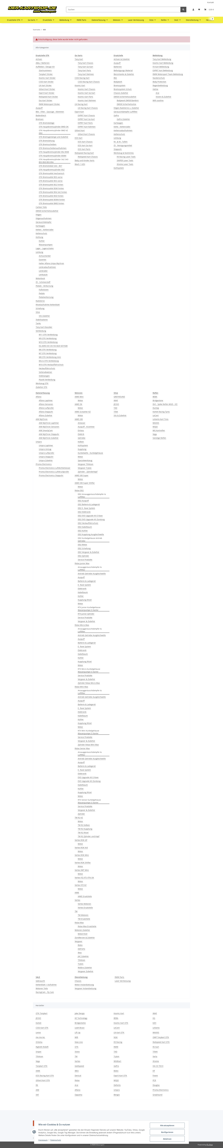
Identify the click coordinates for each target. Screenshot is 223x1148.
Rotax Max (79, 922)
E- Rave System (84, 585)
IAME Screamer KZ (83, 411)
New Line (79, 1042)
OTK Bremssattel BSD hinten (51, 196)
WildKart (117, 1061)
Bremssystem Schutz (123, 89)
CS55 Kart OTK (42, 1027)
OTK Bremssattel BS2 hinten (51, 184)
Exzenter (42, 259)
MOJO (155, 426)
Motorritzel (82, 934)
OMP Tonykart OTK (161, 1037)
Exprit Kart (79, 111)
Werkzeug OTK (42, 383)
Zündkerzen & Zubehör (85, 937)
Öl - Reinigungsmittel (123, 145)
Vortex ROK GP (81, 840)
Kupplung (82, 449)
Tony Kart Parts (84, 70)
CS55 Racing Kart (82, 78)
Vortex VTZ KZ (80, 885)
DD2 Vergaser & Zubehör (88, 552)
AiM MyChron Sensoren (49, 426)
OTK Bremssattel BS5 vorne (50, 177)
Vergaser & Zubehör (86, 621)
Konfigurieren (167, 1132)
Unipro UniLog (45, 449)
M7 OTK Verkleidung (48, 353)
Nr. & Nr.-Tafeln (121, 141)
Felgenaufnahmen (43, 218)
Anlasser (81, 423)
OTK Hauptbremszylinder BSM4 (52, 155)
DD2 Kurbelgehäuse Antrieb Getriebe (90, 539)
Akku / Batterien (43, 63)
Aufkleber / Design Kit (45, 66)
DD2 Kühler (83, 530)
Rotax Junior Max (82, 563)
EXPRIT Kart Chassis (86, 115)
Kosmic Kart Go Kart (86, 93)
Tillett (155, 1051)
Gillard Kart (80, 130)
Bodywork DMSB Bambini (128, 100)
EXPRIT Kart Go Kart (86, 119)
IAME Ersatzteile (85, 896)
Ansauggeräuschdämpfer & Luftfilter (90, 568)
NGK (116, 1037)
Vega (155, 434)
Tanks (38, 323)
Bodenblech (41, 115)
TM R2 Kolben (84, 825)
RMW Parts (119, 977)
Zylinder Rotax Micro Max (89, 683)
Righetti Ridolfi (42, 1047)
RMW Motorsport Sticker (49, 104)
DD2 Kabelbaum (85, 527)
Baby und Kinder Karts (84, 160)
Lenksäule (43, 274)
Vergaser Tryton (84, 468)
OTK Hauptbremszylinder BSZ (52, 169)
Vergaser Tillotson (85, 464)
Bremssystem (119, 85)
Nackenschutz (159, 78)
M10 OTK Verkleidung (48, 342)
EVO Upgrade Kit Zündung (89, 781)
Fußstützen (44, 289)
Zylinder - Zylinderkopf (87, 471)
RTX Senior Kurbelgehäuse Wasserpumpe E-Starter (89, 801)
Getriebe (81, 438)
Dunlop (156, 408)
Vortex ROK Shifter (83, 862)
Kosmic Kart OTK (121, 1023)
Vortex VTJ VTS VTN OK (84, 877)
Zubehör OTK (41, 387)
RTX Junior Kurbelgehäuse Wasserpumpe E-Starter (89, 608)
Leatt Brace (79, 1027)
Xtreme (156, 1061)
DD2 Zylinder (83, 556)
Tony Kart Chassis (85, 63)
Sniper (38, 1051)
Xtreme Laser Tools (125, 164)
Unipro (39, 441)
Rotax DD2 (79, 490)
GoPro (116, 115)
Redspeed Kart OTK (161, 1042)
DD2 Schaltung (84, 548)
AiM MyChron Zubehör (48, 438)
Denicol (78, 1075)
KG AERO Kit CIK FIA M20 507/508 (53, 346)
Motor (80, 400)
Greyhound (157, 1094)
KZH (154, 1023)
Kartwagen (40, 226)
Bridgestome (80, 1023)
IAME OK (78, 404)
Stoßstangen (44, 376)
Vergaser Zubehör (85, 971)
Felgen (38, 214)
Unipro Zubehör (46, 460)
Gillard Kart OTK (43, 1080)
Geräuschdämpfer (43, 222)
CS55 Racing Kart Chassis (89, 81)
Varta (155, 1056)
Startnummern (45, 70)
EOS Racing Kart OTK (45, 1075)
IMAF (116, 400)
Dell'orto (81, 949)
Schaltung (40, 308)
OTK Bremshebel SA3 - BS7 (50, 166)
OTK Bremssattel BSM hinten (51, 188)
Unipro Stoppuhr (46, 456)
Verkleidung (41, 331)
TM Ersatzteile (84, 919)
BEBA (155, 396)
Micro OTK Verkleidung (49, 361)
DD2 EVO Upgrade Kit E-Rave (90, 515)
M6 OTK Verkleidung (48, 349)
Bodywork (118, 81)
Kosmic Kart (80, 85)
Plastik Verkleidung (47, 379)
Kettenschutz (41, 233)
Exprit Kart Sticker (46, 93)
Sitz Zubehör (44, 316)
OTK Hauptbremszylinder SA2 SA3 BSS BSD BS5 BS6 (53, 160)
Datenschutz (55, 1140)
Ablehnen (167, 1139)
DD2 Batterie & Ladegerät (89, 504)
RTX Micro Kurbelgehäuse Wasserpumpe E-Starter (89, 670)
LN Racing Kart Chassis (88, 108)
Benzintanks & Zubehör (124, 74)
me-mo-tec (40, 1037)
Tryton (80, 964)
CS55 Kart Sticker (46, 81)
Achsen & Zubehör (122, 59)
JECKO (116, 404)
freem (155, 1075)
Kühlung (39, 237)
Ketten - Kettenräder (45, 229)
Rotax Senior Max (82, 748)
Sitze (38, 312)
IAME (77, 892)
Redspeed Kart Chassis (88, 156)
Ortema (39, 1042)
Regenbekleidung (160, 85)
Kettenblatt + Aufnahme (46, 984)
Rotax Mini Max (81, 686)
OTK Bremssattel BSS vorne (50, 181)
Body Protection (159, 81)
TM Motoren (83, 915)
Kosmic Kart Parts (85, 96)
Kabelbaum (83, 592)
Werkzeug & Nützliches (124, 153)
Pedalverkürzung (46, 297)
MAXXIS (156, 423)
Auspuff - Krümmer (86, 426)
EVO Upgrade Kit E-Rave (88, 777)
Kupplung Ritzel (85, 600)
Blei (115, 78)
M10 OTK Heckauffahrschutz (51, 364)
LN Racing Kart (81, 104)
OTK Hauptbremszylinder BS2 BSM (54, 152)
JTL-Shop (209, 1145)
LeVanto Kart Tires (160, 419)
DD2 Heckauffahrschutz (88, 523)
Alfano (38, 396)
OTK (76, 1047)
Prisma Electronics (44, 464)
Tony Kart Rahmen (86, 74)
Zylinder (81, 814)
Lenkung (39, 252)
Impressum (43, 1140)
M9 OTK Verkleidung (48, 338)
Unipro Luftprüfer (46, 453)
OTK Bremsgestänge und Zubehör (53, 137)
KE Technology (81, 1018)
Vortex (77, 900)
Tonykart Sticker (46, 74)
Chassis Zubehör (121, 93)
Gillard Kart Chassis (86, 134)
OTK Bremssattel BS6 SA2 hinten (53, 192)
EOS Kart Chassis (85, 141)
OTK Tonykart (41, 1013)
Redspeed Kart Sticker (48, 96)
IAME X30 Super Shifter (85, 483)
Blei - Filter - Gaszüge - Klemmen (50, 111)
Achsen (39, 59)
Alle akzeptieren (167, 1125)
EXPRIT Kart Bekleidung (163, 70)
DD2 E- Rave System (86, 508)
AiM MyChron (41, 419)
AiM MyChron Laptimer (49, 423)
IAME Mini (79, 396)
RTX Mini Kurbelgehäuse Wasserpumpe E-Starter (88, 732)
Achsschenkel (45, 256)
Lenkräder (43, 271)
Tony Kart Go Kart (85, 66)
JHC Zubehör (83, 956)
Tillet (116, 411)
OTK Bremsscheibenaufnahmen (52, 148)
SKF (37, 1094)
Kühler (42, 241)
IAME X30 (79, 419)
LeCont (156, 415)
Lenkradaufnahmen (47, 267)
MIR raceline (158, 100)
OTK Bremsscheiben (47, 144)
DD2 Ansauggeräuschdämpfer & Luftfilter (92, 495)
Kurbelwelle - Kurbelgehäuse (90, 453)
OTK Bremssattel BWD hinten (51, 203)
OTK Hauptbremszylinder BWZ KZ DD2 (53, 131)
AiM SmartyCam (46, 430)
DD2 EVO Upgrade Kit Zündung (91, 519)
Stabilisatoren (42, 319)
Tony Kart (79, 59)
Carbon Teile (41, 207)
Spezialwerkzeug (85, 460)
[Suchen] (183, 9)
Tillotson (81, 960)
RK (37, 1085)
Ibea (80, 952)
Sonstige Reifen (159, 438)
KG (154, 1018)
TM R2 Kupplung (85, 829)
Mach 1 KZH (80, 164)
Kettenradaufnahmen (123, 130)
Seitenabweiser (45, 372)
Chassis (78, 981)
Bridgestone (158, 400)
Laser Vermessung (123, 981)
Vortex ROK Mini (82, 855)
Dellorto (117, 1085)
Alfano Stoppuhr (46, 411)
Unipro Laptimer (46, 445)
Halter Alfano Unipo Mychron (51, 263)
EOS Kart (78, 138)
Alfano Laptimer (46, 400)
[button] (193, 9)
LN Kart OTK (119, 1032)
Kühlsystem (119, 168)
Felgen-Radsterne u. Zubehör (126, 108)
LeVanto (156, 1027)
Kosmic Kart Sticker (47, 78)
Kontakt (210, 2)
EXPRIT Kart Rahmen (86, 126)
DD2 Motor (82, 544)
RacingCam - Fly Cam (45, 992)
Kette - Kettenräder (122, 126)
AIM (37, 1090)
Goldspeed (79, 1066)
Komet (38, 1023)
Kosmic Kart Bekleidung (163, 63)
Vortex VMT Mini (82, 870)
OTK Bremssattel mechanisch (51, 173)
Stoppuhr (118, 149)
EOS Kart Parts (84, 149)
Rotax (77, 1080)
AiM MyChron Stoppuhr (49, 434)
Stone (77, 1051)
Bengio (117, 1094)
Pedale (42, 293)
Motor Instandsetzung (84, 984)
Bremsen (39, 119)
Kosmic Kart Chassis (86, 89)
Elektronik (82, 588)
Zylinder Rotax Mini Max (88, 744)
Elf (154, 1071)
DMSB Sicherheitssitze (126, 104)
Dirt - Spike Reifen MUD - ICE (165, 404)
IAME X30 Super (81, 475)
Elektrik (81, 434)
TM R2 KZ (79, 817)
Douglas (156, 1085)
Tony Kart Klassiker (44, 327)
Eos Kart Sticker (45, 100)
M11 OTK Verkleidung (48, 334)
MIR (76, 1037)
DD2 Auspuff (83, 500)
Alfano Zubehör (45, 415)
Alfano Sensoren (46, 404)
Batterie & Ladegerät (87, 581)
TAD (115, 408)
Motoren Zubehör (82, 930)
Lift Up (77, 1032)
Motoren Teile (42, 988)
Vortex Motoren (84, 904)
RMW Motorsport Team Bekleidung (168, 74)
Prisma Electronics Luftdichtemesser (54, 468)
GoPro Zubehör (123, 119)
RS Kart (156, 1047)
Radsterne (40, 301)
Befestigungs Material (123, 70)
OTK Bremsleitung (47, 140)
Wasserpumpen (46, 244)
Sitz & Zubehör (120, 415)
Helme (155, 89)
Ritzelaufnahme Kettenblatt (48, 304)
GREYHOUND (119, 396)
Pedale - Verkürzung (44, 286)
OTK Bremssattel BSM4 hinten (52, 199)
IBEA (77, 1071)
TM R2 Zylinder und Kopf (88, 836)
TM (76, 911)
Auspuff (39, 108)
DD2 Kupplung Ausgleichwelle (91, 534)
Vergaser (78, 941)
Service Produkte (85, 559)
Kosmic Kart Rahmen (87, 100)
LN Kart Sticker (45, 85)
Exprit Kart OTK (120, 1075)
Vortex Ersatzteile (85, 907)
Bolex (80, 945)
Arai (157, 93)
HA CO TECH (158, 1066)
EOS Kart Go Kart (85, 145)
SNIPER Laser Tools (125, 160)
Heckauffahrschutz (47, 368)
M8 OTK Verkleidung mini (50, 357)
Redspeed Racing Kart (84, 153)
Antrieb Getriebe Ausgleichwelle (92, 573)
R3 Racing (118, 1042)
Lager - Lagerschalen (45, 248)
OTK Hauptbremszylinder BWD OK (54, 126)
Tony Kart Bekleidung (162, 59)
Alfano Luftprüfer (46, 408)
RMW (116, 1047)
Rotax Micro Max (82, 625)
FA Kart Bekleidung (161, 66)
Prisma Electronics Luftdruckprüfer (54, 471)
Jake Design (80, 1013)
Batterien (118, 66)
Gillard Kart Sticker (47, 89)
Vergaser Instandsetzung (85, 988)
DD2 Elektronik (84, 512)
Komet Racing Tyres (161, 411)
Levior (38, 1032)
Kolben (81, 441)
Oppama (78, 1094)
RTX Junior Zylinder (86, 614)
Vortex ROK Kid (81, 847)
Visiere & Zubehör (163, 96)
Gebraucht (40, 981)
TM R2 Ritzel (83, 832)
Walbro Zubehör (85, 967)
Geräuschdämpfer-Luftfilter (125, 111)
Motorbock (40, 278)
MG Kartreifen (159, 430)
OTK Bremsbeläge (46, 123)
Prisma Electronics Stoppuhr (51, 475)
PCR (154, 1080)
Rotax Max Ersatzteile (87, 926)
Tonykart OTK (41, 1066)
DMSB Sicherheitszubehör (47, 211)
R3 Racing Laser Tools (126, 156)
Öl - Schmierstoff (43, 282)
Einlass (81, 430)
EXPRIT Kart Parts (85, 123)
